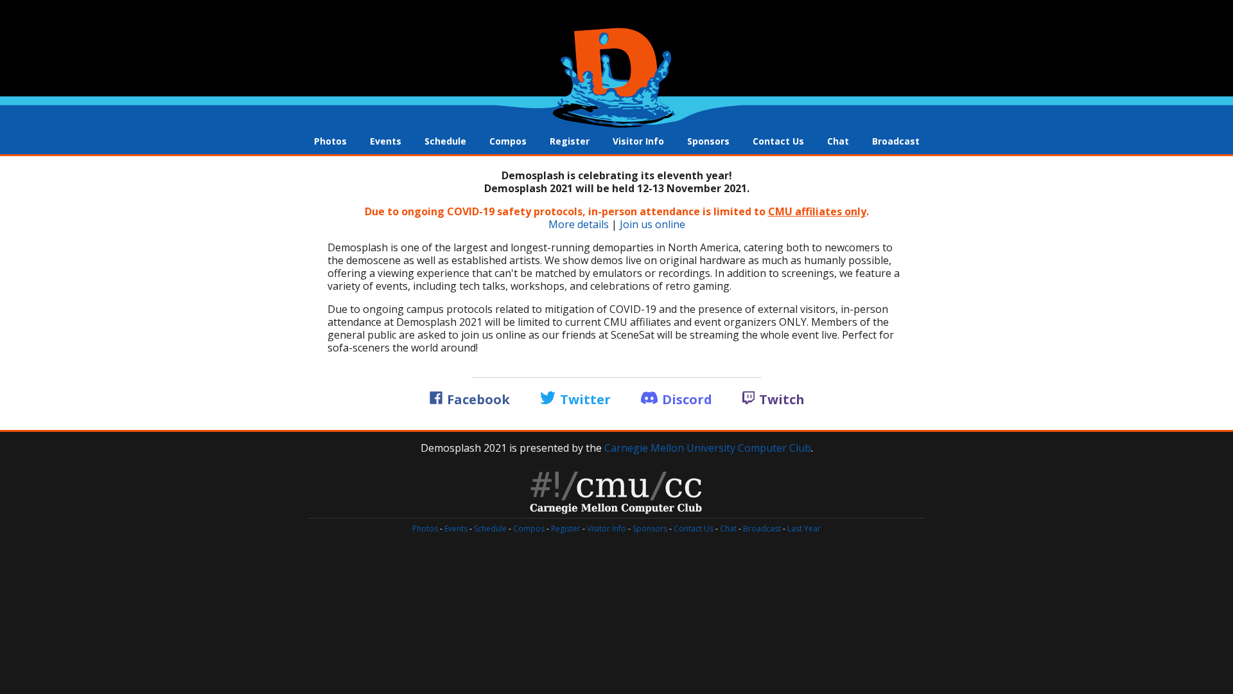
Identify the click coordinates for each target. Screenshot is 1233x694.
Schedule (445, 141)
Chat (838, 141)
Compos (508, 141)
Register (570, 141)
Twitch (780, 399)
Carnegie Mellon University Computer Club (707, 448)
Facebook (478, 399)
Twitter (585, 399)
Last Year (804, 528)
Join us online (652, 224)
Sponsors (708, 141)
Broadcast (896, 141)
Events (385, 141)
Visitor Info (638, 141)
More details (578, 224)
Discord (687, 399)
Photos (330, 141)
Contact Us (778, 141)
